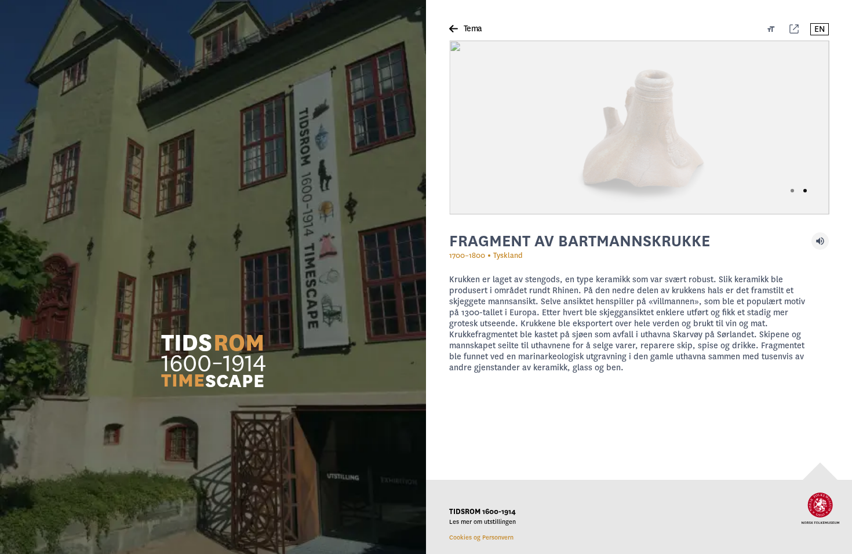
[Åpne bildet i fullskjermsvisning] (639, 127)
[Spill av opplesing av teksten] (820, 241)
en (819, 29)
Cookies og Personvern (481, 537)
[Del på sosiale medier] (794, 29)
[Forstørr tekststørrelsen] (771, 29)
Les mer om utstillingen (482, 521)
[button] (213, 359)
